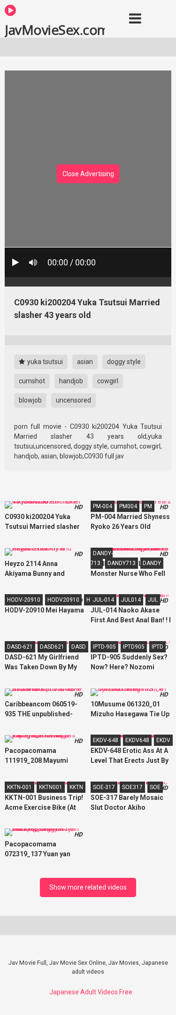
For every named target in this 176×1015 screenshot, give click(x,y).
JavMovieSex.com (55, 29)
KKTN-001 (19, 787)
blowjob (30, 400)
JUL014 (131, 600)
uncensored (73, 400)
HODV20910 (63, 600)
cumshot (32, 381)
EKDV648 (137, 740)
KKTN (76, 787)
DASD (78, 646)
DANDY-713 (102, 558)
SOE (155, 787)
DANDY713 (121, 563)
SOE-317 (104, 787)
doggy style (124, 361)
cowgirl (107, 381)
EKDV (163, 740)
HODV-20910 (23, 600)
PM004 (128, 506)
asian (85, 361)
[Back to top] (158, 996)
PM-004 (102, 506)
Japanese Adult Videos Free (90, 992)
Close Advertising (88, 174)
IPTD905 (134, 646)
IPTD (157, 646)
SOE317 (132, 787)
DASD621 (52, 646)
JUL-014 (103, 600)
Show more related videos (88, 887)
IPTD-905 (104, 646)
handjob (71, 381)
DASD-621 (20, 646)
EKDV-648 (105, 740)
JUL (153, 600)
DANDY (152, 563)
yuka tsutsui (44, 361)
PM (148, 506)
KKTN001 (50, 787)
